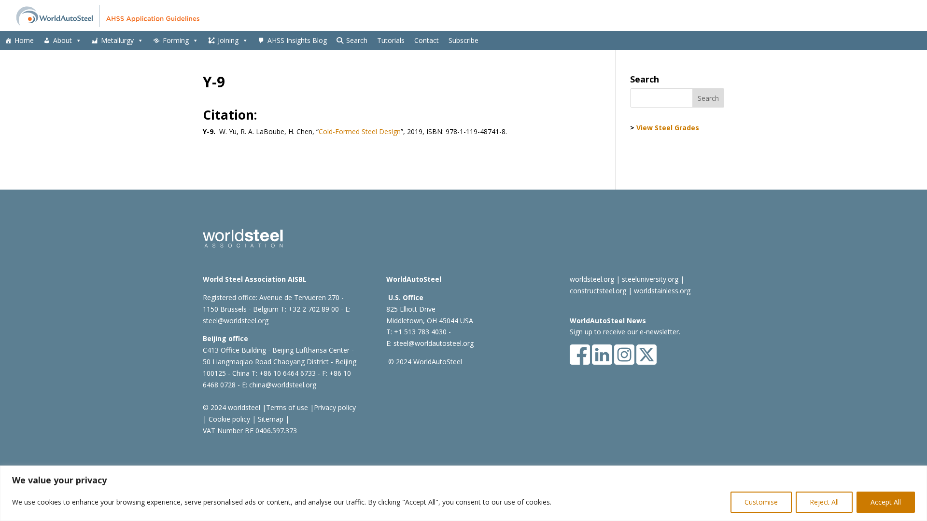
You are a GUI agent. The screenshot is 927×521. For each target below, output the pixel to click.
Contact (426, 40)
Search (356, 40)
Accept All (886, 502)
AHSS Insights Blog (297, 40)
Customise (761, 502)
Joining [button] (228, 40)
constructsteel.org (598, 290)
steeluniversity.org (650, 279)
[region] (463, 493)
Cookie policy (228, 419)
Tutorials (391, 40)
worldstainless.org (662, 290)
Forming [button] (176, 40)
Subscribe (463, 40)
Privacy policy (335, 407)
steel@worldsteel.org (235, 320)
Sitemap (269, 419)
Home (24, 40)
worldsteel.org (592, 279)
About (62, 40)
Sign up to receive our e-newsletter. (625, 331)
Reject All (824, 502)
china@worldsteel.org (282, 384)
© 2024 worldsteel (231, 407)
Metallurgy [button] (117, 40)
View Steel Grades (667, 127)
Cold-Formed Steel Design (360, 131)
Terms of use (287, 407)
